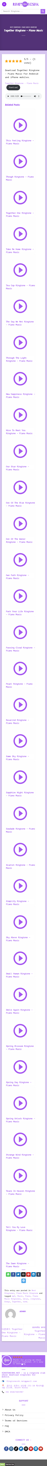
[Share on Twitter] (18, 1274)
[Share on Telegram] (23, 1280)
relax (25, 1299)
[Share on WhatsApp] (8, 1274)
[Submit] (43, 11)
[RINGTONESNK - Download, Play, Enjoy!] (25, 4)
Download (13, 87)
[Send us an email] (26, 1448)
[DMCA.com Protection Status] (7, 1464)
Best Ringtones (15, 27)
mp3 (13, 1296)
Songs (7, 1302)
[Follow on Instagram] (11, 1448)
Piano (27, 1296)
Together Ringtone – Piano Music (22, 83)
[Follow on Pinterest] (31, 1448)
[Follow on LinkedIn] (36, 1448)
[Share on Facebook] (13, 1274)
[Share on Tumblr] (38, 1274)
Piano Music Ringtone (29, 27)
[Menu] (4, 4)
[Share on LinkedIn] (33, 1274)
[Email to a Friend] (23, 1274)
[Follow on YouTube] (40, 1448)
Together (16, 1302)
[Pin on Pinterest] (28, 1274)
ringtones (35, 1299)
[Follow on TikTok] (16, 1448)
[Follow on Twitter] (21, 1448)
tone (25, 1302)
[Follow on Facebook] (6, 1448)
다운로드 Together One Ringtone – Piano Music (12, 1332)
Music (20, 1296)
